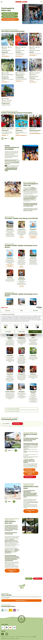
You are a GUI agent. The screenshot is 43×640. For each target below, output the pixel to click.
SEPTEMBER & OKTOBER (32, 209)
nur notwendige (8, 331)
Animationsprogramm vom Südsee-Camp (11, 541)
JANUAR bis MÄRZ (26, 208)
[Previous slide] (6, 450)
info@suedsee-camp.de (32, 465)
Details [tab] (21, 310)
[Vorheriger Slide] (2, 138)
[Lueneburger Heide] (14, 610)
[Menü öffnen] (1, 1)
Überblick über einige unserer (12, 162)
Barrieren (17, 636)
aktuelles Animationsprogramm (10, 160)
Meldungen (3, 636)
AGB (9, 636)
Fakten (30, 636)
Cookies (27, 636)
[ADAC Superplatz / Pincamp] (10, 610)
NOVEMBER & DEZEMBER (28, 210)
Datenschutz (22, 636)
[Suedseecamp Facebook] (2, 634)
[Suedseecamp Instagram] (6, 634)
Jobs (7, 636)
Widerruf (34, 636)
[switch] (16, 327)
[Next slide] (16, 450)
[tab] (6, 138)
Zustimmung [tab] (7, 310)
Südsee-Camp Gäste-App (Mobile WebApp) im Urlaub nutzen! (11, 169)
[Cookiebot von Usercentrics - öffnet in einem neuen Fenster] (37, 307)
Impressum (13, 636)
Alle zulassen (35, 331)
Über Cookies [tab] (35, 310)
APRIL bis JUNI (33, 208)
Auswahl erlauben (21, 331)
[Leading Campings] (4, 610)
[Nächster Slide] (12, 138)
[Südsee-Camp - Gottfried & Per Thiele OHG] (21, 2)
